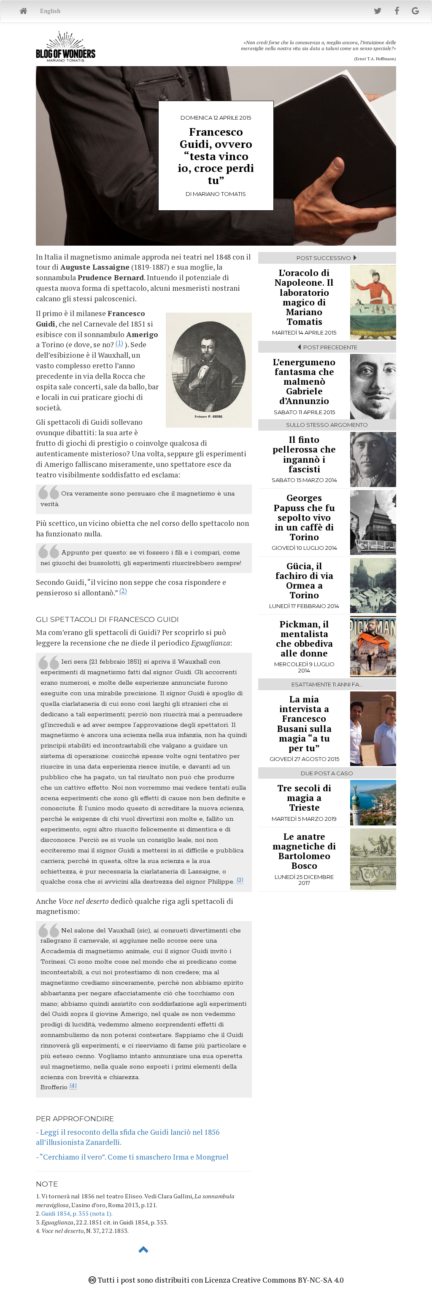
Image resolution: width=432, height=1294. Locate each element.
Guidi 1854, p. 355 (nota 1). (77, 1213)
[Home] (23, 11)
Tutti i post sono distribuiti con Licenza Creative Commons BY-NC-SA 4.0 (219, 1280)
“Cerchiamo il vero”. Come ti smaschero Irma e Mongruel (134, 1157)
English (50, 11)
